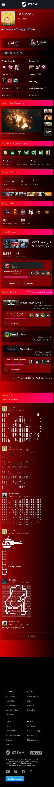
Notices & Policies (13, 735)
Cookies (9, 740)
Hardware (31, 705)
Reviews (48, 378)
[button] (12, 43)
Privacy (8, 726)
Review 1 (31, 283)
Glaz (13, 264)
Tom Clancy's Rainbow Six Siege (41, 246)
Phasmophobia (26, 349)
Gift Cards (10, 715)
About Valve (32, 696)
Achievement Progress (12, 271)
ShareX (23, 334)
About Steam (11, 696)
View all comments (10, 400)
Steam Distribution (13, 710)
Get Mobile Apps (15, 779)
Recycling (31, 710)
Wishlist (39, 378)
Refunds (9, 744)
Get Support (32, 735)
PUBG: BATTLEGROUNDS (31, 303)
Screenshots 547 (14, 283)
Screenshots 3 (14, 323)
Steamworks (11, 705)
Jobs (29, 701)
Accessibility (11, 731)
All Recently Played (26, 378)
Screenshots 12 (15, 370)
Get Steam (31, 726)
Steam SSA (10, 701)
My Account (32, 740)
